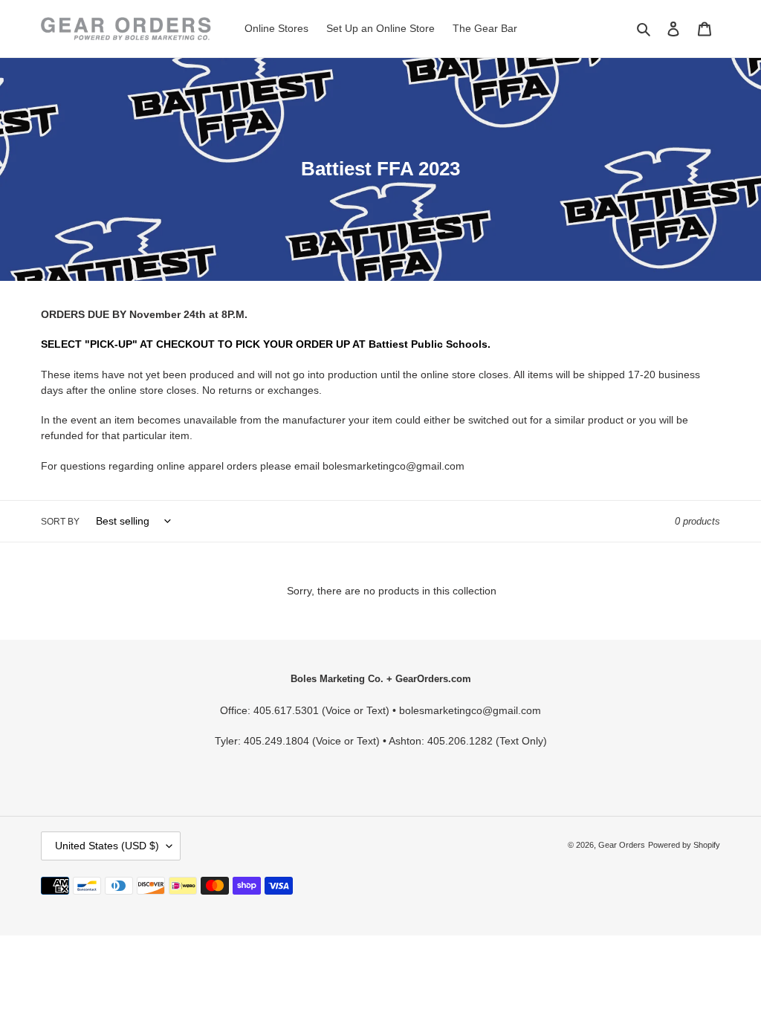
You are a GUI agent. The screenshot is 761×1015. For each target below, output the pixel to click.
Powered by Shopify (684, 844)
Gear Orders (621, 844)
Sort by (60, 521)
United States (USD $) (107, 846)
